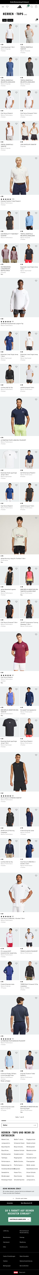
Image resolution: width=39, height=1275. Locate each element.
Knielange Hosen (6, 1180)
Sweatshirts (5, 1172)
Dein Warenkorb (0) (26, 1203)
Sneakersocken (19, 1154)
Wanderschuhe (31, 1150)
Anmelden (10, 1203)
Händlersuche (24, 1247)
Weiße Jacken (30, 1165)
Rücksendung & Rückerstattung (24, 1231)
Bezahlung (23, 1242)
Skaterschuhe (30, 1143)
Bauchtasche (5, 1147)
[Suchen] (32, 6)
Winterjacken (30, 1147)
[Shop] (19, 7)
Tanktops (4, 1158)
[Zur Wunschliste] (7, 6)
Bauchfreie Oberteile (4, 1151)
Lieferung (6, 1230)
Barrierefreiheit (24, 1265)
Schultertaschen (19, 1180)
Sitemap (22, 1237)
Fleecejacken (30, 1161)
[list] (16, 20)
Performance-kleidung (18, 1165)
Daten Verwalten (24, 1256)
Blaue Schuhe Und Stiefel (18, 1147)
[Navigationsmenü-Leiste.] (3, 6)
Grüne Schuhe (30, 1172)
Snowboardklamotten (8, 1169)
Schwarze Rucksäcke (29, 1154)
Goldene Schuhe (19, 1150)
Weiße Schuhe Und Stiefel (18, 1162)
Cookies (5, 1261)
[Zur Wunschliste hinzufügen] (16, 26)
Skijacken (17, 1169)
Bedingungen (7, 1265)
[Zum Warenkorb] (36, 6)
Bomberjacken (6, 1154)
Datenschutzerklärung (26, 1261)
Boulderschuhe (31, 1158)
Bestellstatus (7, 1237)
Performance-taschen (5, 1162)
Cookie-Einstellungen (9, 1256)
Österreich (22, 1272)
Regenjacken (18, 1158)
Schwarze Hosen (19, 1143)
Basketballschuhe (32, 1169)
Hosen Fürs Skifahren (17, 1173)
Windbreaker (5, 1176)
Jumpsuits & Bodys (5, 1143)
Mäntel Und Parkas (5, 1140)
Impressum (6, 1242)
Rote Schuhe (18, 1176)
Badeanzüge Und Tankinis (6, 1165)
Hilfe (4, 1247)
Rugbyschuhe (30, 1139)
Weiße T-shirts (18, 1139)
